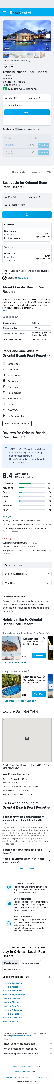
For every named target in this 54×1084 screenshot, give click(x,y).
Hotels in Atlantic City (13, 1010)
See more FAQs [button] (27, 867)
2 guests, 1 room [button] (13, 105)
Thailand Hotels (26, 1066)
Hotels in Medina (11, 1002)
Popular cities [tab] (10, 962)
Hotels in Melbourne (12, 990)
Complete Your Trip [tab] (13, 969)
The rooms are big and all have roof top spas (27, 524)
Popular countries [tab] (30, 962)
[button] (5, 12)
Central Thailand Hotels (22, 1071)
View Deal (38, 655)
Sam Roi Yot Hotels (38, 1077)
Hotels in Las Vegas (12, 982)
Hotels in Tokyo (10, 1021)
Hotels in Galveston (12, 1017)
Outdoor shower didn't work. (19, 542)
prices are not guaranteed (21, 1035)
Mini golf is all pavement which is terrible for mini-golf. (26, 551)
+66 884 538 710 (11, 85)
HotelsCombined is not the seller (20, 1043)
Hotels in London (11, 1013)
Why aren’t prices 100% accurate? (21, 1053)
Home (15, 1066)
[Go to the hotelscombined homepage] (20, 12)
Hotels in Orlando (11, 998)
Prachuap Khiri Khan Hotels (12, 1077)
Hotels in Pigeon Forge (14, 994)
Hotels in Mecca (10, 986)
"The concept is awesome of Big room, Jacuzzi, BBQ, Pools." (25, 529)
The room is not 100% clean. (19, 546)
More (4, 310)
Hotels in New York (12, 1006)
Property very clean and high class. (22, 520)
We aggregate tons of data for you (20, 1048)
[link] (15, 662)
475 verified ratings (28, 88)
